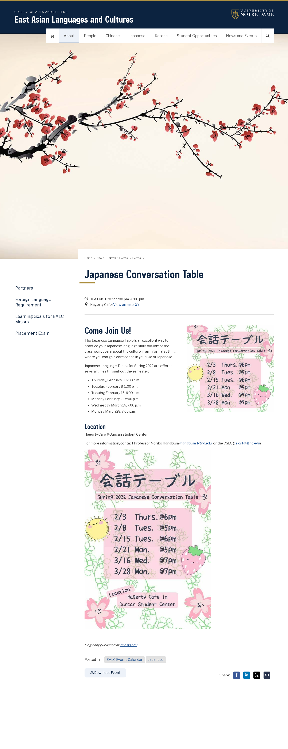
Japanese (137, 36)
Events (136, 258)
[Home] (52, 35)
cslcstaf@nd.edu (247, 443)
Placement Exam (32, 333)
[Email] (267, 675)
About (69, 36)
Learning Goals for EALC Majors (39, 319)
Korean (161, 36)
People (90, 36)
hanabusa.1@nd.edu (196, 443)
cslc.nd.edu (128, 645)
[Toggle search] (267, 35)
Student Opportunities (197, 36)
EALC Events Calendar (125, 660)
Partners (24, 288)
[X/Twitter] (256, 675)
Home (88, 258)
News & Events (118, 258)
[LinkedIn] (246, 675)
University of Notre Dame (252, 14)
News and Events (241, 36)
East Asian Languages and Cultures (73, 19)
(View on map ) (125, 305)
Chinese (113, 36)
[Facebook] (236, 675)
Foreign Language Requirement (33, 302)
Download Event (107, 673)
